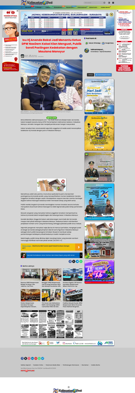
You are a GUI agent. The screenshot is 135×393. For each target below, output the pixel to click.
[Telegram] (77, 261)
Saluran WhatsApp (94, 43)
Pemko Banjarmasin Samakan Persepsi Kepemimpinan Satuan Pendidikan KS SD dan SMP (29, 305)
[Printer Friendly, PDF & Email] (51, 118)
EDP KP (26, 55)
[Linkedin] (32, 358)
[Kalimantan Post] (37, 3)
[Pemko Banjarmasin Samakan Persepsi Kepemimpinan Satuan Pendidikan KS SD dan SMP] (30, 295)
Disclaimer (85, 365)
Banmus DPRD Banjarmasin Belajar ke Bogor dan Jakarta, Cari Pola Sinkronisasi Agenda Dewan (30, 284)
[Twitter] (73, 261)
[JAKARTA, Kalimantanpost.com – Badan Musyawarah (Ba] (99, 63)
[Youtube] (35, 358)
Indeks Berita (95, 365)
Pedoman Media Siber (53, 365)
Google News (109, 43)
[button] (104, 2)
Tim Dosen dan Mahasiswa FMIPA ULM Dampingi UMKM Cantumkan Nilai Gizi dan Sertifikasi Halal (51, 305)
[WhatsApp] (80, 261)
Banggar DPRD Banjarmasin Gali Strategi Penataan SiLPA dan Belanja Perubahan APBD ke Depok (51, 284)
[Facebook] (70, 261)
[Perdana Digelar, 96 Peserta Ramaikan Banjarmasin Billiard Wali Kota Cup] (72, 275)
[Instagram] (29, 358)
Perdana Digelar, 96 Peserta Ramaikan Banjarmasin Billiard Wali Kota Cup (72, 284)
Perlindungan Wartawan (71, 365)
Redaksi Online (38, 365)
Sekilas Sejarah (26, 365)
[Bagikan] (80, 56)
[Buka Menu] (113, 3)
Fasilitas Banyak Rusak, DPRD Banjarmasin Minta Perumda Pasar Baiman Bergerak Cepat (72, 305)
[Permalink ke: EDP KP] (23, 56)
